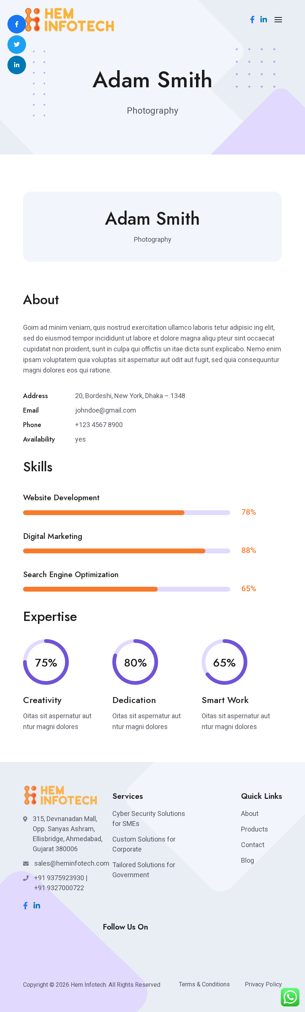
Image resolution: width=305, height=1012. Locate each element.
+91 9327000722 (59, 888)
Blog (247, 860)
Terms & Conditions (204, 984)
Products (254, 829)
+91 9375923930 (59, 878)
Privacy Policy (263, 984)
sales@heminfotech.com (71, 863)
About (250, 813)
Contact (252, 845)
